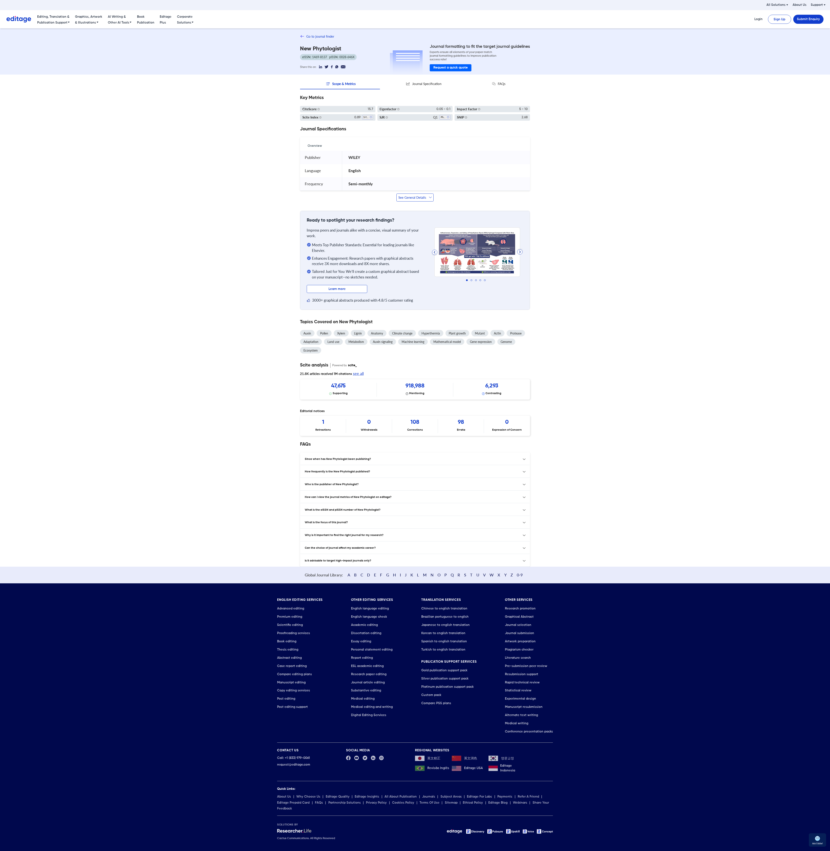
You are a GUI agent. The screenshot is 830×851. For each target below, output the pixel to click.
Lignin (358, 333)
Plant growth (457, 333)
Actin (497, 333)
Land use (333, 342)
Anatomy (377, 333)
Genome (506, 342)
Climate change (402, 333)
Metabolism (356, 342)
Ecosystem (310, 350)
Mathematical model (447, 342)
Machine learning (413, 342)
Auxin (307, 333)
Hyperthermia (430, 333)
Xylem (341, 333)
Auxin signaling (383, 342)
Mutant (480, 333)
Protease (516, 333)
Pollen (324, 333)
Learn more (337, 289)
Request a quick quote (450, 67)
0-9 (520, 575)
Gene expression (481, 342)
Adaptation (310, 342)
